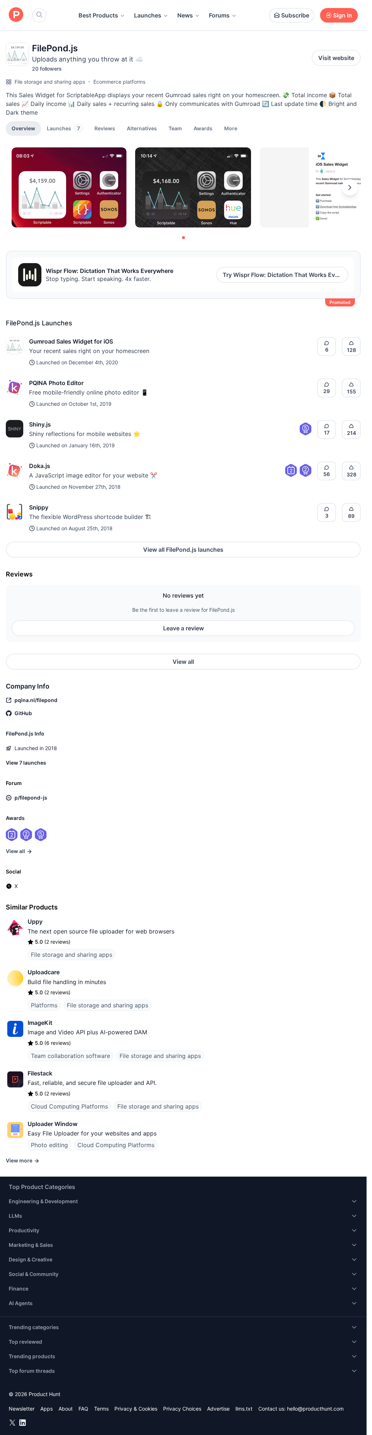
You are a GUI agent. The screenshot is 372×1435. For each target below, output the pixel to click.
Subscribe (295, 15)
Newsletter (22, 1409)
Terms (101, 1409)
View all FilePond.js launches (183, 549)
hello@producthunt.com (315, 1409)
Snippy (38, 507)
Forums (219, 15)
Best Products (98, 15)
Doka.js (39, 465)
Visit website (336, 58)
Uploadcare (44, 972)
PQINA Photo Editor (56, 383)
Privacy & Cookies (135, 1409)
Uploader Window (52, 1123)
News (185, 15)
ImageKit (40, 1022)
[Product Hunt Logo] (16, 15)
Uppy (35, 921)
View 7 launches (26, 763)
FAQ (83, 1409)
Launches (147, 15)
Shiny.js (40, 424)
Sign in (342, 15)
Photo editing (49, 1145)
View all (183, 661)
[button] (230, 128)
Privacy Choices (182, 1409)
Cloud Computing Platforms (69, 1106)
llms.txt (243, 1409)
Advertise (218, 1409)
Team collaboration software (70, 1055)
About (65, 1409)
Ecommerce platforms (119, 82)
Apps (46, 1409)
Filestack (40, 1073)
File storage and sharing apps (50, 82)
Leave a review (183, 628)
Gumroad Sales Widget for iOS (71, 341)
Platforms (44, 1005)
